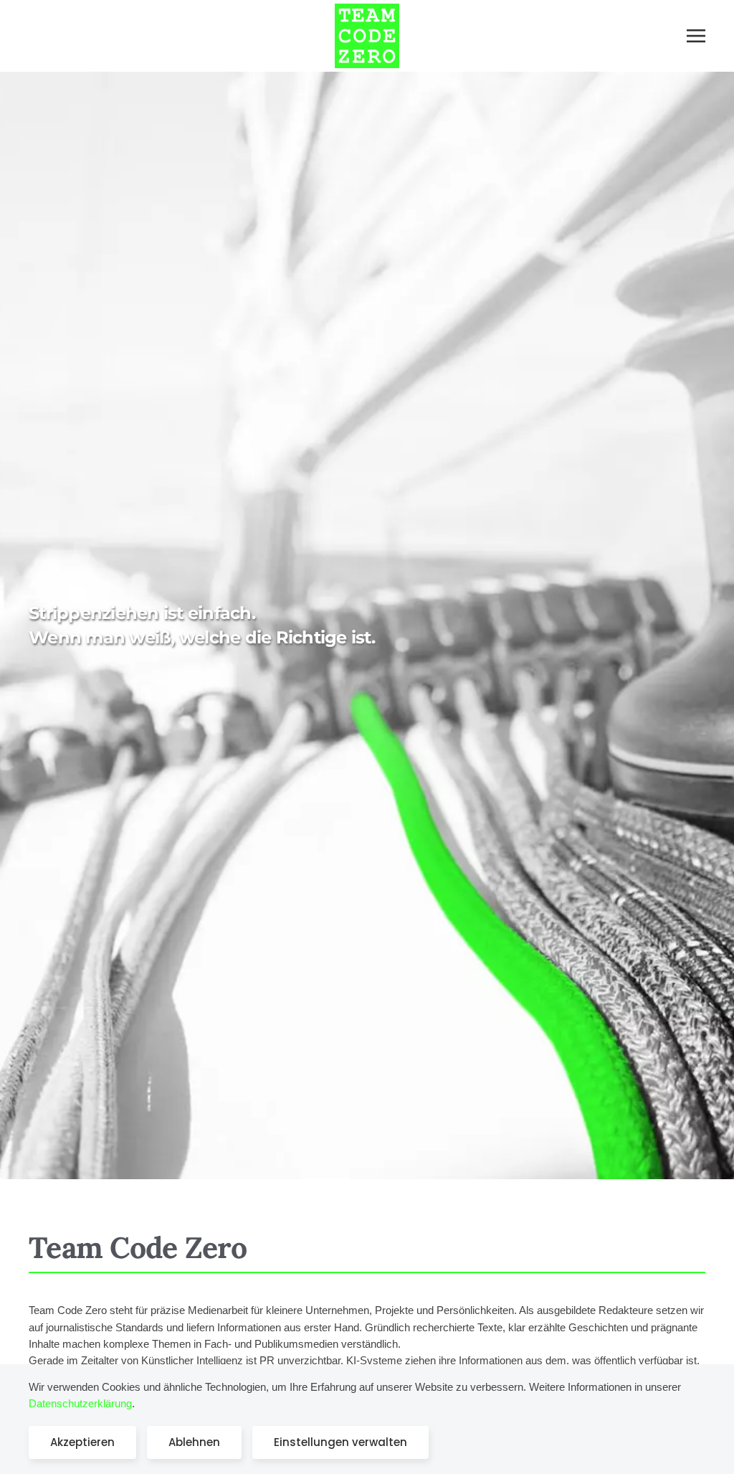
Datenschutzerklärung (80, 1403)
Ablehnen (194, 1442)
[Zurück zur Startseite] (367, 36)
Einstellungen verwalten (340, 1442)
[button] (696, 36)
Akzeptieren (82, 1442)
